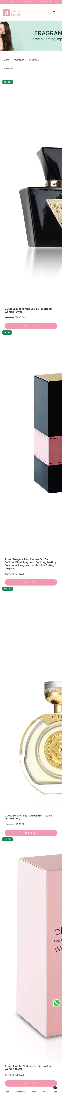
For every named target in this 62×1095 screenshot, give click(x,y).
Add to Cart (31, 326)
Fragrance (18, 60)
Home (5, 60)
